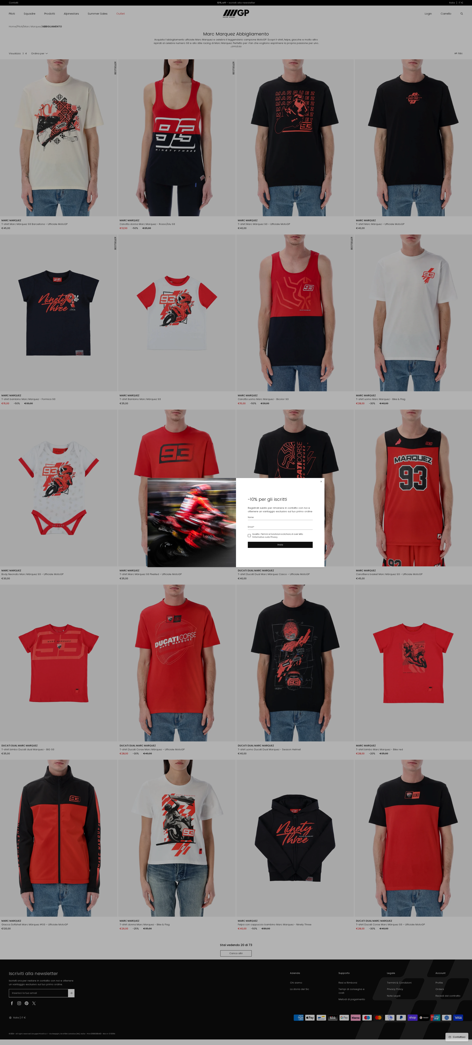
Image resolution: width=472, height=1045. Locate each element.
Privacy (273, 537)
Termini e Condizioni (271, 534)
